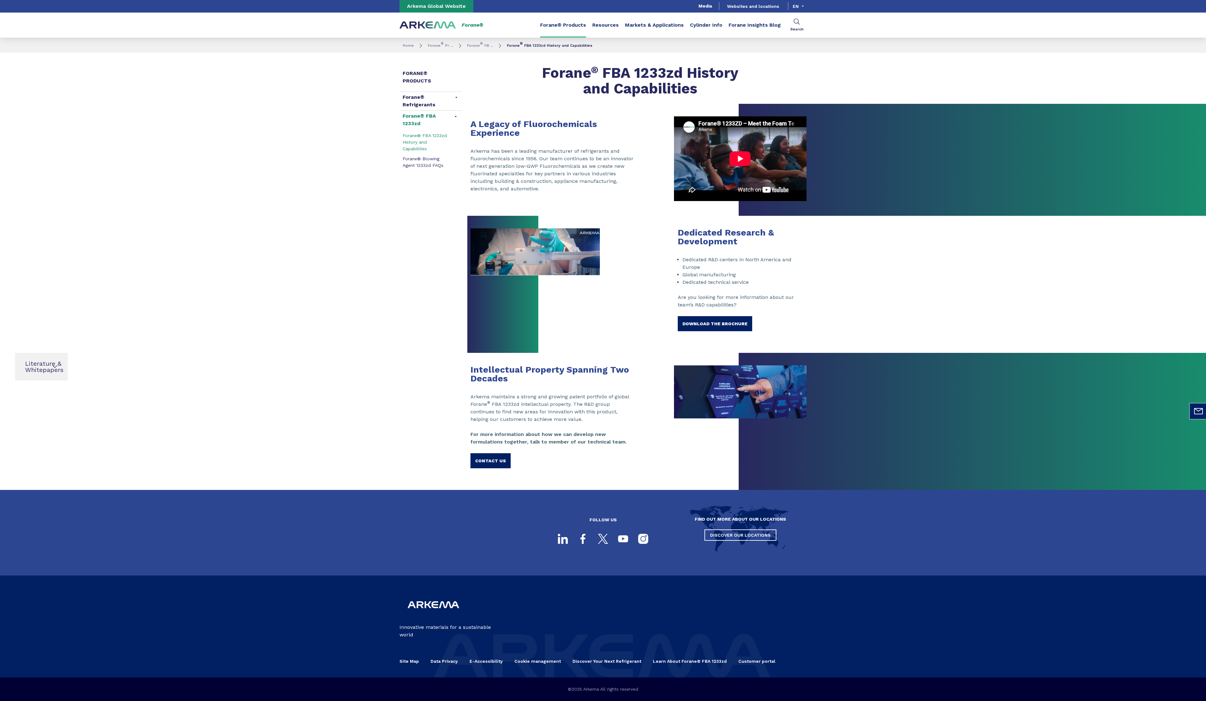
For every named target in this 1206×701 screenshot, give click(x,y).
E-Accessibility (486, 661)
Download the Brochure (714, 323)
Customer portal (756, 661)
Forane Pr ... (440, 45)
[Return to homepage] (427, 25)
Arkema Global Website (436, 6)
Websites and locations (753, 6)
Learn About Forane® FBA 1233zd (690, 661)
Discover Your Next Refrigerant (607, 661)
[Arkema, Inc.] (433, 613)
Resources (605, 25)
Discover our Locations (740, 535)
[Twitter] (603, 539)
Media (705, 5)
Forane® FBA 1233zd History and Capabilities (425, 142)
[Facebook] (583, 539)
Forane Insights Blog (755, 25)
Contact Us (490, 460)
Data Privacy (444, 661)
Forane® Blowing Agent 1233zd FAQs (423, 162)
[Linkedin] (563, 539)
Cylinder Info (706, 25)
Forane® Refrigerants (419, 101)
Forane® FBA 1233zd (419, 119)
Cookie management (537, 661)
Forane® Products (563, 25)
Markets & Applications (654, 25)
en (796, 6)
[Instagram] (643, 539)
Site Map (409, 661)
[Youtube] (623, 539)
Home (408, 45)
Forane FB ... (480, 45)
